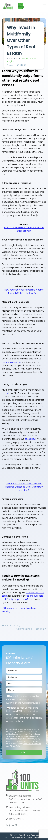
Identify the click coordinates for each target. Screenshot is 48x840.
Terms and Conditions (32, 743)
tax (6, 393)
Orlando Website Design (14, 837)
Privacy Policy (15, 746)
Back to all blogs (13, 625)
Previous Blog (25, 628)
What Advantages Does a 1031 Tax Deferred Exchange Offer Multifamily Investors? (24, 487)
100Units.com (11, 739)
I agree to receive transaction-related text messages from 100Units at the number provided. (23, 699)
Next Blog (40, 628)
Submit (24, 752)
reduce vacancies (11, 362)
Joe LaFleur (30, 438)
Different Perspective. (35, 837)
